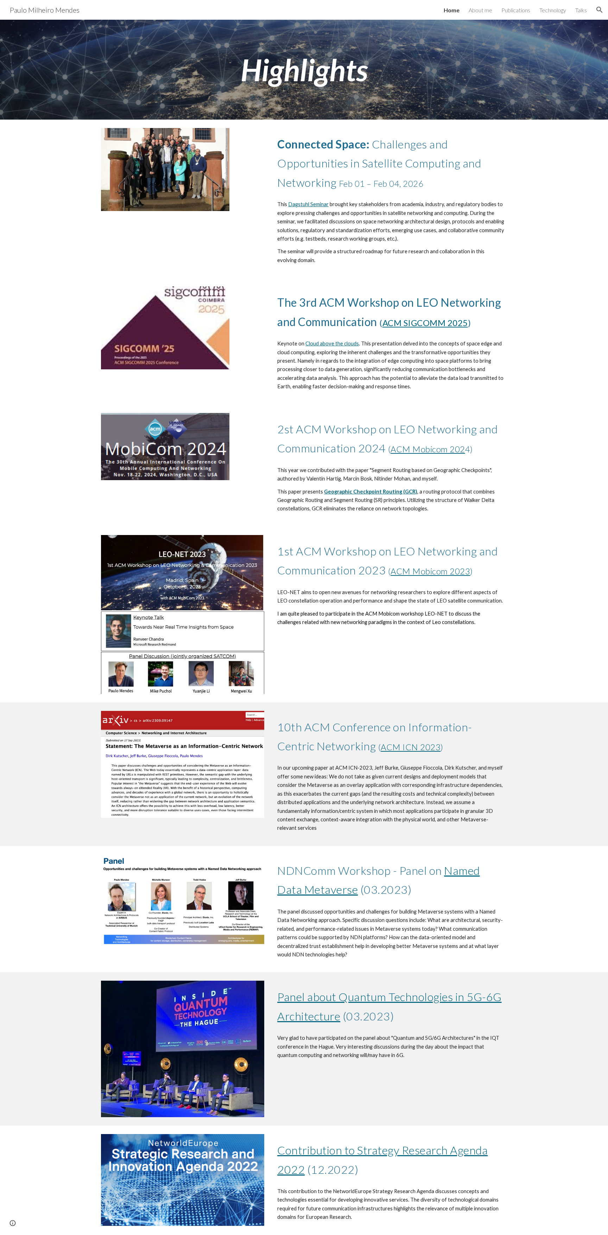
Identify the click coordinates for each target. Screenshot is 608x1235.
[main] (304, 69)
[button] (599, 9)
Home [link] (452, 10)
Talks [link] (581, 10)
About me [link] (480, 10)
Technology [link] (552, 10)
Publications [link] (515, 10)
